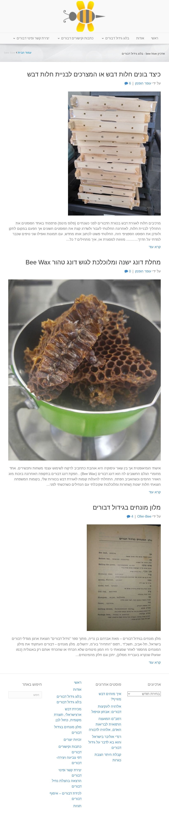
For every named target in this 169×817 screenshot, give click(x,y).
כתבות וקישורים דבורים (77, 38)
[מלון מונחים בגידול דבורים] (124, 577)
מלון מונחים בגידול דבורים (127, 507)
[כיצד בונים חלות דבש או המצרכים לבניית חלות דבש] (114, 153)
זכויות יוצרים (72, 740)
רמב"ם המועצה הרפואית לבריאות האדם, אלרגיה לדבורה (105, 724)
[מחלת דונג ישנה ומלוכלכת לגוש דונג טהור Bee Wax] (84, 370)
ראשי (154, 38)
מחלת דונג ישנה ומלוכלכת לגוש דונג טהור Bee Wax (93, 262)
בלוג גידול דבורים (117, 38)
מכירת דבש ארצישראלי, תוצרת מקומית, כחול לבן (67, 714)
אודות (140, 38)
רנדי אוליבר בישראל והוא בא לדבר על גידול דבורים (104, 742)
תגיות (77, 806)
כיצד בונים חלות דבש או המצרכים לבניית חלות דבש (94, 74)
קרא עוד (155, 247)
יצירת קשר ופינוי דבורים (33, 38)
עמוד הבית (24, 52)
